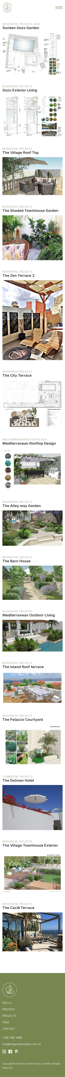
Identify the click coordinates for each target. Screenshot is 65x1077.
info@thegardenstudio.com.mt (21, 1044)
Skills (6, 1002)
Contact (9, 1028)
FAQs (5, 1022)
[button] (59, 7)
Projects (9, 1015)
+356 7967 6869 (12, 1037)
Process (8, 1009)
